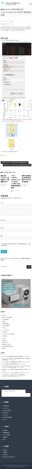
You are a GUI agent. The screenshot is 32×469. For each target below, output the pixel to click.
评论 (2, 203)
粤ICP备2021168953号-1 (9, 457)
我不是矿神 (5, 412)
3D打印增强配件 (5, 319)
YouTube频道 (6, 435)
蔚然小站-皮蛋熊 (7, 410)
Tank (13, 21)
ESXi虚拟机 (4, 331)
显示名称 (3, 220)
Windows (4, 338)
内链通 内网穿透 (5, 323)
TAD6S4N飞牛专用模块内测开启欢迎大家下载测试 (12, 356)
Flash (7, 466)
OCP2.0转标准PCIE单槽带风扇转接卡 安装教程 (12, 361)
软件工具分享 (5, 342)
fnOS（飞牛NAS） (6, 329)
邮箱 (2, 228)
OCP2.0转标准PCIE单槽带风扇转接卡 (10, 363)
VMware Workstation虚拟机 (8, 333)
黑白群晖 (4, 321)
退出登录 (5, 454)
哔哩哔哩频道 (6, 432)
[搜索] (28, 267)
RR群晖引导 (6, 406)
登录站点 (5, 450)
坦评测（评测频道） (6, 325)
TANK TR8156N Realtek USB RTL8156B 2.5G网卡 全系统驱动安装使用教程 (16, 182)
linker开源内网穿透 (7, 417)
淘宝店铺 (5, 430)
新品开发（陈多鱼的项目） (7, 317)
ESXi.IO (5, 419)
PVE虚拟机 (4, 336)
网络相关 (4, 340)
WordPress (23, 466)
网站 (2, 236)
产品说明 (4, 315)
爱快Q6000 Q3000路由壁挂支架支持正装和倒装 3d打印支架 (14, 369)
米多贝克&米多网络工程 (12, 3)
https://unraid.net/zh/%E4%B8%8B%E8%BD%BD (15, 42)
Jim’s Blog (5, 408)
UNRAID (4, 155)
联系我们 (4, 348)
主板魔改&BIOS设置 (6, 344)
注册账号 (5, 452)
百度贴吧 (5, 437)
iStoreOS (5, 415)
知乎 (4, 439)
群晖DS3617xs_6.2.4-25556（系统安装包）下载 (11, 372)
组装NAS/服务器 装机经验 (7, 346)
